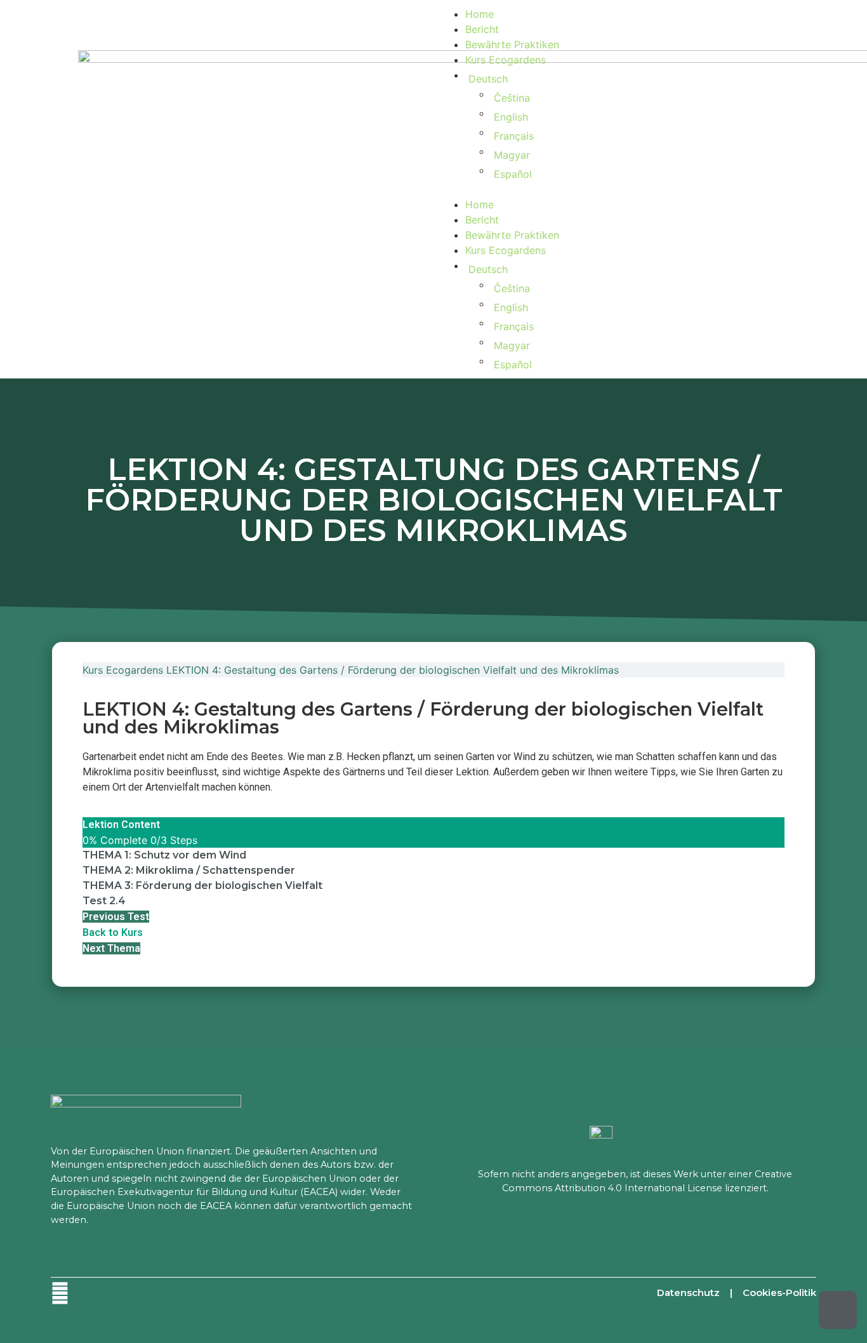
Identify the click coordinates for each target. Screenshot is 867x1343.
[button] (614, 189)
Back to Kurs (113, 932)
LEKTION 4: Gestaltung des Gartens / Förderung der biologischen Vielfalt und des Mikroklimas (392, 670)
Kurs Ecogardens (505, 59)
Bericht (482, 29)
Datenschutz (688, 1292)
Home (479, 14)
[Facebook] (60, 1293)
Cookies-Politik (779, 1292)
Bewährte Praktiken (512, 44)
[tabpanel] (433, 772)
